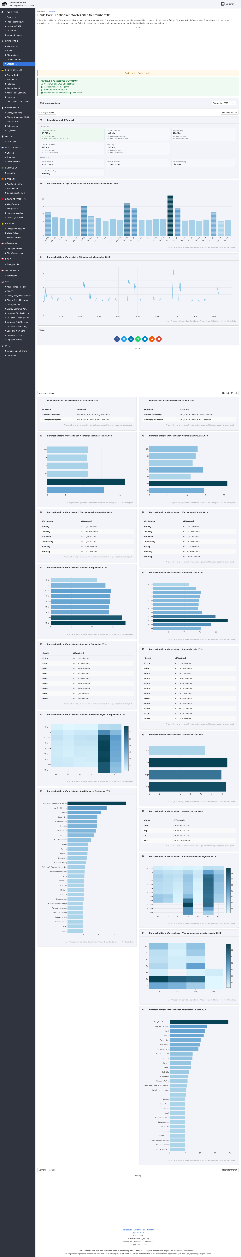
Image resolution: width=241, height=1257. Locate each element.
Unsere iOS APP (13, 26)
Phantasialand (13, 88)
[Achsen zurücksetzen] (228, 191)
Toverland (11, 157)
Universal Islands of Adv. (17, 317)
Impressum (11, 355)
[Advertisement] (138, 48)
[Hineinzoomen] (216, 191)
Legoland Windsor (14, 213)
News (9, 50)
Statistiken (11, 64)
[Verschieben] (211, 191)
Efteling (10, 153)
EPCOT (10, 291)
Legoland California (15, 335)
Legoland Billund (14, 248)
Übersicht (11, 17)
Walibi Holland (13, 161)
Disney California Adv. (16, 309)
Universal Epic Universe (17, 322)
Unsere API (11, 30)
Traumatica (11, 79)
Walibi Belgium (13, 233)
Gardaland (11, 141)
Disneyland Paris (14, 112)
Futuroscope (12, 126)
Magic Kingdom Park (16, 287)
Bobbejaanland (13, 237)
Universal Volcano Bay (16, 326)
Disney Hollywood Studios (18, 295)
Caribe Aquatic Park (15, 193)
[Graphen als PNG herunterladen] (202, 191)
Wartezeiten (12, 46)
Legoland (10, 97)
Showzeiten (12, 55)
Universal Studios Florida (17, 313)
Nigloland (11, 130)
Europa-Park (12, 75)
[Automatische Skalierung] (224, 191)
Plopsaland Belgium (15, 228)
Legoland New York (15, 331)
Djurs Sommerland (15, 253)
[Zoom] (207, 191)
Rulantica (10, 84)
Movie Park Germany (16, 93)
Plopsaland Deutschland (17, 101)
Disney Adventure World (17, 117)
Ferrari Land (12, 188)
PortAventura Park (15, 184)
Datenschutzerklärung (16, 351)
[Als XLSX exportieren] (233, 191)
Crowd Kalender (14, 59)
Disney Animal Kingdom (17, 300)
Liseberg (10, 173)
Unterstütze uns (13, 35)
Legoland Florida (14, 339)
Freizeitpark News (15, 22)
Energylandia (12, 264)
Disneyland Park (14, 304)
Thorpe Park (12, 208)
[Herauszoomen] (220, 191)
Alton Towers (12, 204)
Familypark (11, 275)
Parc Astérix (12, 121)
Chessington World (15, 217)
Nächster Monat (229, 112)
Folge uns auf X (138, 1233)
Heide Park (52, 11)
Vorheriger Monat (47, 112)
